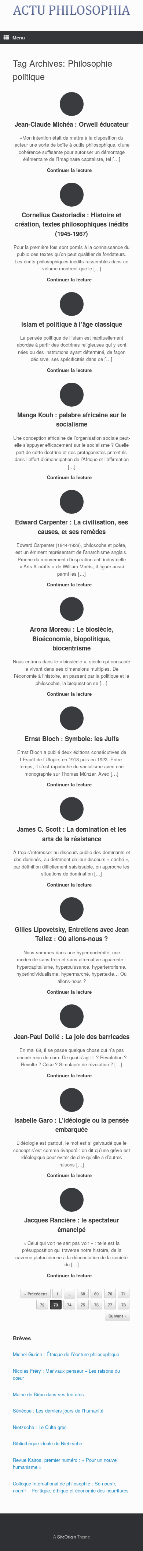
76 (96, 1305)
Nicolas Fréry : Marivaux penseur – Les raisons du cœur (66, 1374)
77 (110, 1305)
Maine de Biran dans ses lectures (48, 1394)
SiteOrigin (66, 1537)
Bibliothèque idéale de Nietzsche (47, 1443)
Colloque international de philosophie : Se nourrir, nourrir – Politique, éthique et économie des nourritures (71, 1487)
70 (110, 1293)
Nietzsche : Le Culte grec (40, 1427)
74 (69, 1305)
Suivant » (117, 1316)
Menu (18, 37)
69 (96, 1293)
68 (83, 1293)
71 (123, 1293)
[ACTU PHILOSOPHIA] (71, 10)
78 (123, 1305)
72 (42, 1305)
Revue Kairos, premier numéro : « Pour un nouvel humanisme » (65, 1463)
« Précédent (35, 1293)
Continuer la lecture (70, 169)
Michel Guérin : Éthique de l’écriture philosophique (66, 1354)
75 (83, 1305)
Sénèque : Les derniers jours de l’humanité (58, 1410)
